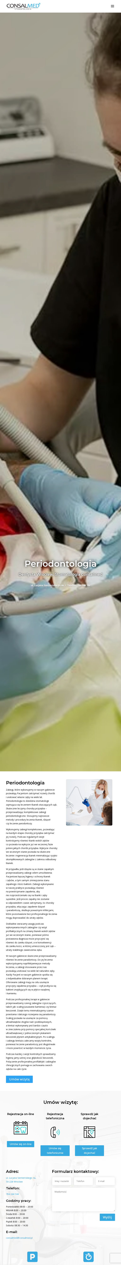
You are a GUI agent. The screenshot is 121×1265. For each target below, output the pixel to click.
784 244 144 (84, 585)
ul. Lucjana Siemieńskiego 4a (47, 585)
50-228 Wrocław (14, 1181)
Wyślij (107, 1217)
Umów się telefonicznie (55, 1150)
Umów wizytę (19, 1079)
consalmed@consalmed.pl (19, 1237)
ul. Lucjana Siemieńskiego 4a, (21, 1177)
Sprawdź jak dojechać (89, 1150)
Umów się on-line (21, 1144)
